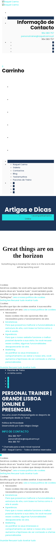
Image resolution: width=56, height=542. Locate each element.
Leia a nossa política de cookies (29, 297)
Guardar (4, 367)
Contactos (18, 112)
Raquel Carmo (20, 86)
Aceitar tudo (31, 300)
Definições (5, 300)
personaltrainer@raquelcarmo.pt (23, 439)
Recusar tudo (18, 300)
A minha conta (14, 373)
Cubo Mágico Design (28, 425)
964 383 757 (48, 33)
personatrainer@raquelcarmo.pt (37, 36)
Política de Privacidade (13, 423)
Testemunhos (19, 137)
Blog (15, 124)
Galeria (16, 99)
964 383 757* (14, 436)
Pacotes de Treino (22, 150)
